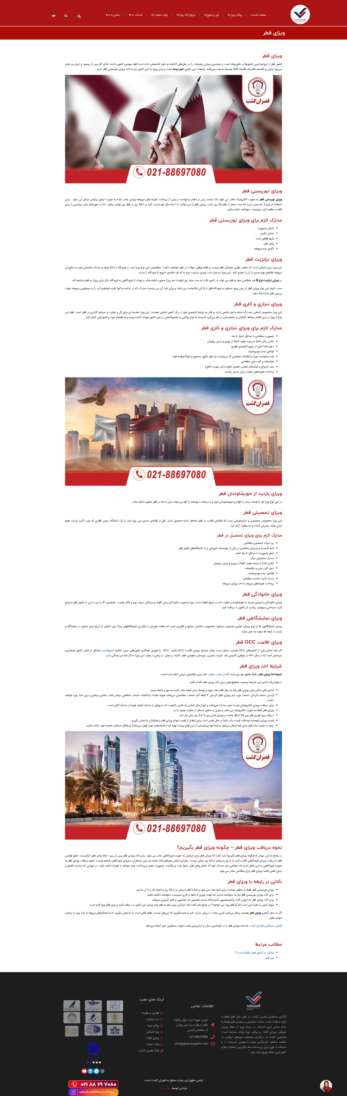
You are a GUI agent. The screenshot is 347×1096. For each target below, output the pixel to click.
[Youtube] (84, 1071)
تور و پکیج (213, 15)
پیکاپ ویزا (236, 15)
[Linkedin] (90, 1071)
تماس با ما (114, 15)
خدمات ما (137, 15)
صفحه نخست (258, 15)
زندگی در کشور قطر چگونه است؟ (254, 953)
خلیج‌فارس (108, 650)
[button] (79, 16)
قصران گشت (256, 926)
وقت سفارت (161, 15)
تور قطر (269, 958)
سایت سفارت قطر (212, 674)
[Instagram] (102, 1071)
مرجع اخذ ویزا (187, 15)
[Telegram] (96, 1071)
